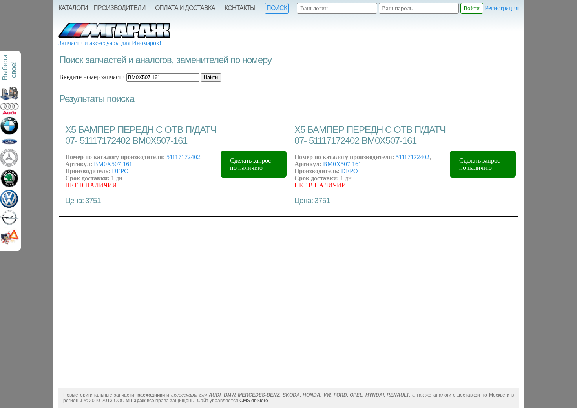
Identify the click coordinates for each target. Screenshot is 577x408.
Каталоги (73, 8)
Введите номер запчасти (92, 77)
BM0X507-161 (113, 164)
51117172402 (183, 157)
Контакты (240, 8)
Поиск (277, 8)
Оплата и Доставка (185, 8)
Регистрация (502, 8)
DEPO (120, 171)
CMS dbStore (253, 400)
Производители (119, 8)
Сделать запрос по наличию (250, 164)
